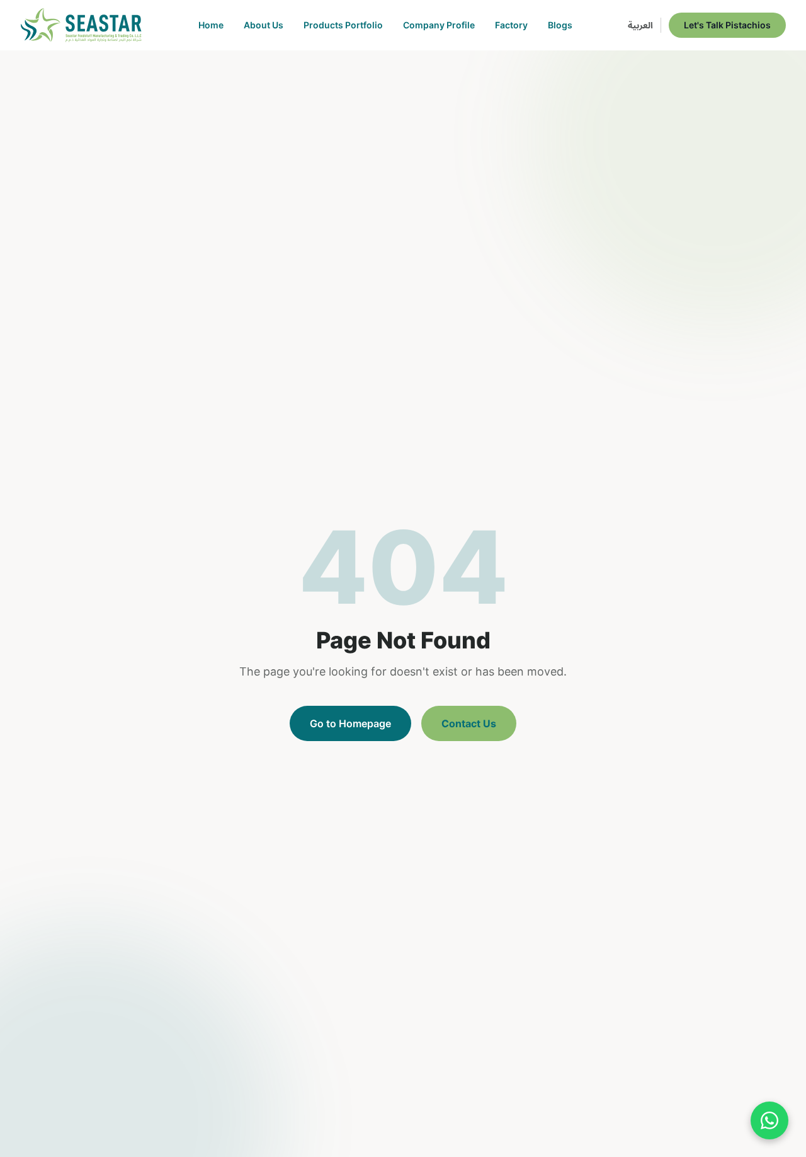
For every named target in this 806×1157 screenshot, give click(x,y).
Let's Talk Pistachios (727, 25)
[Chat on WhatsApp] (769, 1120)
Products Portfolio (343, 25)
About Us (263, 25)
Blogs (560, 25)
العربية (640, 25)
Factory (511, 25)
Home (211, 25)
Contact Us (468, 723)
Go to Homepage (350, 723)
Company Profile (439, 25)
